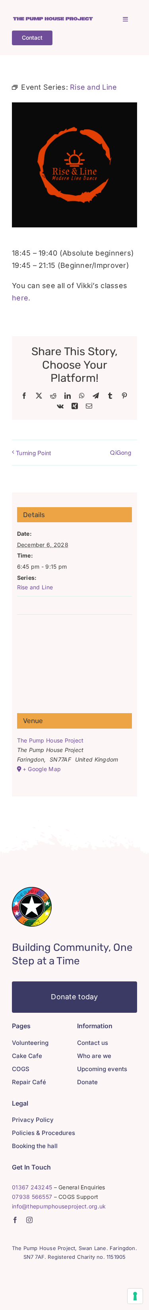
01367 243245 (32, 1187)
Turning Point (33, 452)
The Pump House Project (50, 740)
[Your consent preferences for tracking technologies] (135, 1296)
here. (21, 298)
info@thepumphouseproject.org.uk (59, 1206)
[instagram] (29, 1220)
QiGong (120, 452)
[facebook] (15, 1220)
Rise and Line (35, 587)
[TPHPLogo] (53, 19)
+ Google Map (42, 769)
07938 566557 (32, 1196)
